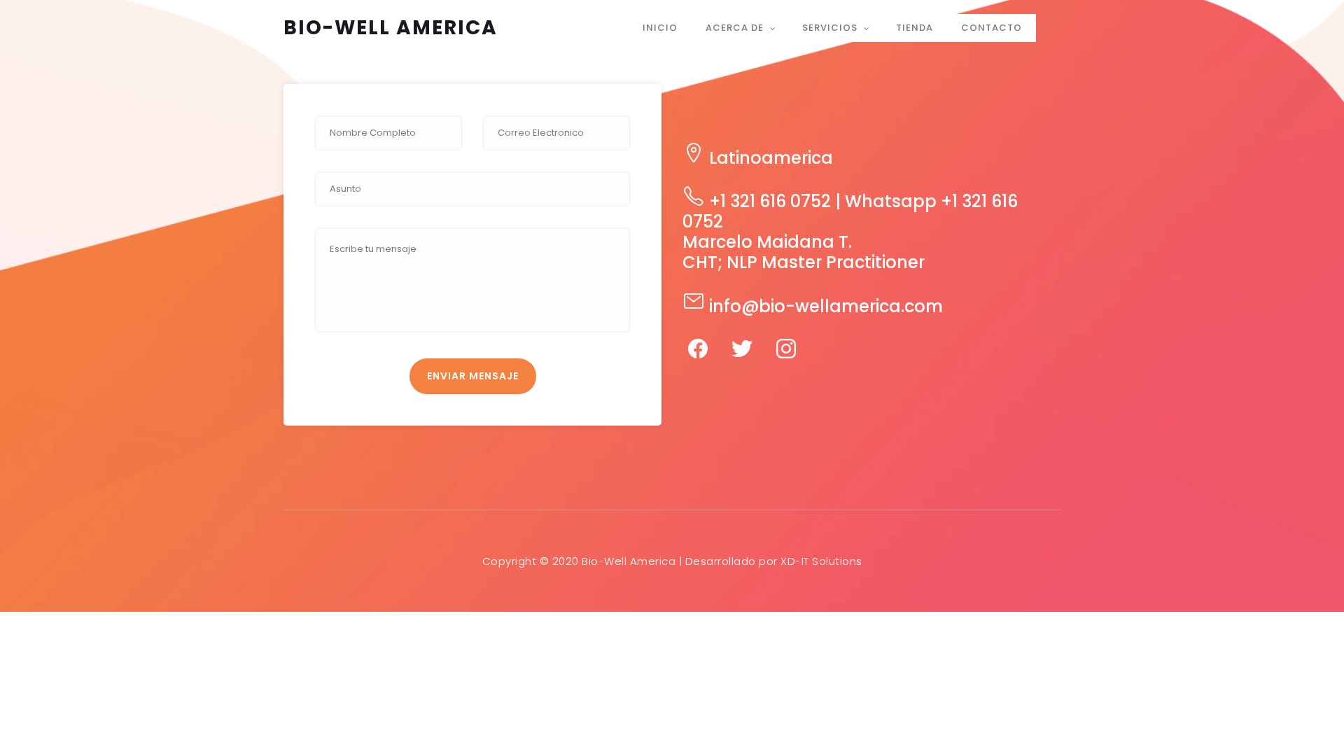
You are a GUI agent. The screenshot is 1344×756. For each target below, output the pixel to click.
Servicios (830, 27)
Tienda (914, 27)
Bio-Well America (391, 27)
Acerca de (735, 27)
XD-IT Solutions (821, 561)
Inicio (660, 27)
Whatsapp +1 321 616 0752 (850, 211)
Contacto (991, 27)
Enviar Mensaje (473, 376)
